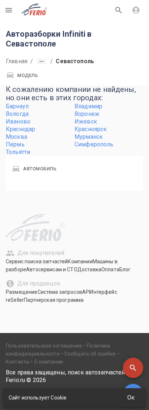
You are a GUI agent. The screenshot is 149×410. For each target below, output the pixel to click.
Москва (16, 136)
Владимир (88, 106)
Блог (125, 269)
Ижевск (85, 121)
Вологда (17, 113)
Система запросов (60, 292)
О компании (48, 362)
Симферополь (94, 144)
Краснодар (20, 129)
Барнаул (17, 106)
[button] (133, 368)
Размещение (22, 292)
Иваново (18, 121)
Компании (80, 261)
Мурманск (88, 136)
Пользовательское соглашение (44, 346)
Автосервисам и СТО (51, 269)
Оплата (110, 269)
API (86, 292)
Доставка (89, 269)
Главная (16, 61)
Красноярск (90, 129)
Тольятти (18, 152)
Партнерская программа (54, 300)
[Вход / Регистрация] (136, 10)
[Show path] (41, 61)
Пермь (15, 144)
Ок (131, 397)
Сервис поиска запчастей (37, 261)
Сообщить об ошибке (90, 354)
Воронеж (86, 113)
